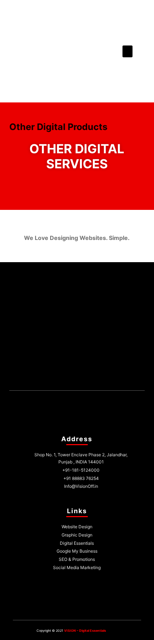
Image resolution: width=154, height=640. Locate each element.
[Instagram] (68, 377)
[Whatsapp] (85, 377)
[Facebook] (51, 377)
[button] (127, 51)
